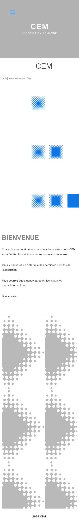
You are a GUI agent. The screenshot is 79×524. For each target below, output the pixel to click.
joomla (3, 78)
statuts (54, 280)
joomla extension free (19, 78)
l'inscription (25, 254)
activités (62, 264)
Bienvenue (20, 237)
